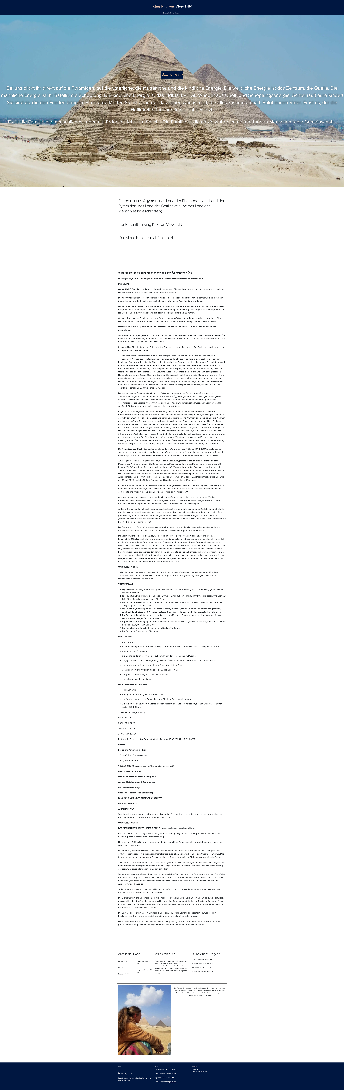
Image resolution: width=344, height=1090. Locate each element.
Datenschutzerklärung (199, 1071)
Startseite (166, 13)
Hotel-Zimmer (175, 13)
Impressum (195, 1069)
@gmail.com (172, 1082)
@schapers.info (170, 1074)
